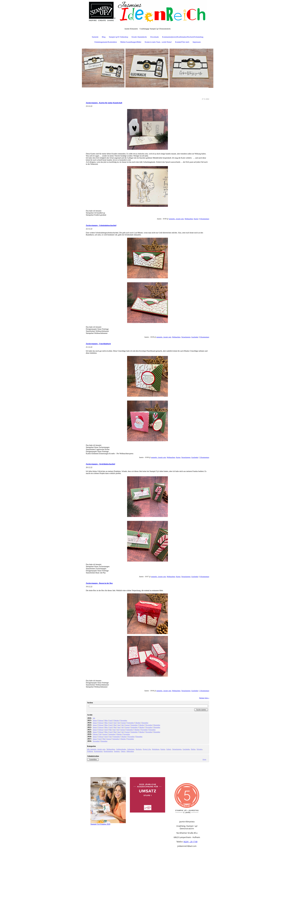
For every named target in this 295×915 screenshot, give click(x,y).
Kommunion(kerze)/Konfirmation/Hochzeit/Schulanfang (182, 37)
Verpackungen (185, 337)
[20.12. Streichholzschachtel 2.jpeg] (147, 541)
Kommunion (98, 751)
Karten (196, 219)
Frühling (90, 751)
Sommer (116, 751)
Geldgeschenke (121, 749)
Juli (94, 718)
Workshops (155, 749)
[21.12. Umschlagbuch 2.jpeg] (147, 421)
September (130, 723)
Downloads (154, 37)
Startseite (95, 37)
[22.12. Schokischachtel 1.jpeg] (147, 258)
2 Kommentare (204, 691)
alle (88, 749)
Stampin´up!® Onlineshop (118, 37)
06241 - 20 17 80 (190, 841)
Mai (115, 725)
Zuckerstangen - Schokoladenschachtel (101, 225)
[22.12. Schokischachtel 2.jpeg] (147, 302)
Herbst (193, 749)
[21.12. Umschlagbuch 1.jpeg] (147, 376)
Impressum (197, 42)
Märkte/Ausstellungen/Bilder (130, 42)
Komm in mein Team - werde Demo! (158, 42)
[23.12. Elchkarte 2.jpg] (147, 186)
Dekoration (130, 751)
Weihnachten (189, 219)
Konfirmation (108, 751)
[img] (147, 11)
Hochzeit (138, 749)
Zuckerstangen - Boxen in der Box (99, 583)
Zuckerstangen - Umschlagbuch (98, 344)
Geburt (168, 749)
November (123, 720)
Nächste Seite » (204, 698)
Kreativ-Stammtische (139, 37)
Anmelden (93, 759)
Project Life (147, 749)
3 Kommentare (204, 457)
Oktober (116, 720)
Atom (204, 759)
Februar (100, 720)
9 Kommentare (204, 576)
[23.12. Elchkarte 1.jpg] (147, 129)
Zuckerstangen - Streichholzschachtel (100, 464)
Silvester (199, 749)
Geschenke (194, 337)
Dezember (145, 723)
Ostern (123, 751)
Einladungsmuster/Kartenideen (105, 42)
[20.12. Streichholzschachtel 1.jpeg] (147, 496)
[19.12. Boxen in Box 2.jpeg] (147, 656)
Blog (103, 37)
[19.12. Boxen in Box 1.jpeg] (147, 613)
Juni (115, 723)
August (123, 723)
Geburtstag (130, 749)
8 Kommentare (204, 219)
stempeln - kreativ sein (176, 219)
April (110, 720)
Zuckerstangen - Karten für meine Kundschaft (104, 103)
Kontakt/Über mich (182, 42)
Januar (95, 720)
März (106, 720)
